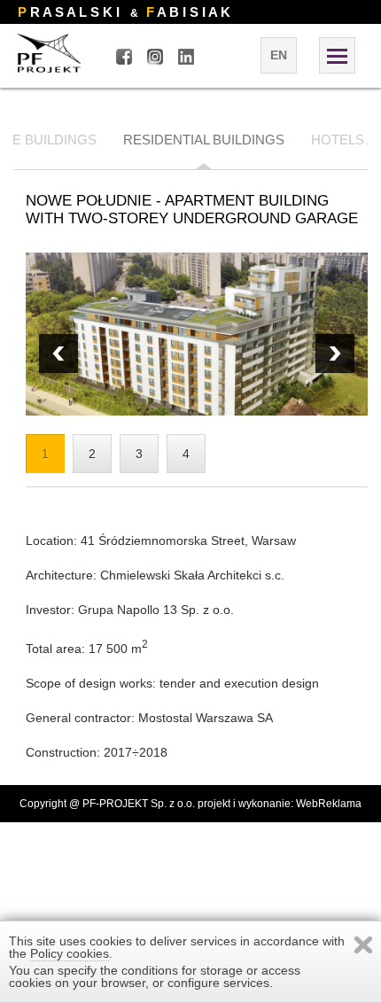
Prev (334, 353)
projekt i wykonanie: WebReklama (280, 803)
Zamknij (363, 945)
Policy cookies (69, 953)
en (278, 55)
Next (58, 353)
